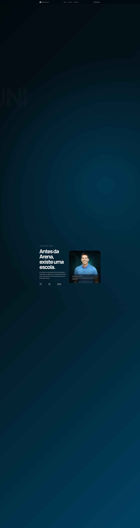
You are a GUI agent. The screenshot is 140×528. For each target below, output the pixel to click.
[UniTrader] (44, 2)
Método (65, 2)
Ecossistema (76, 2)
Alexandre (70, 2)
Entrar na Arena (96, 2)
